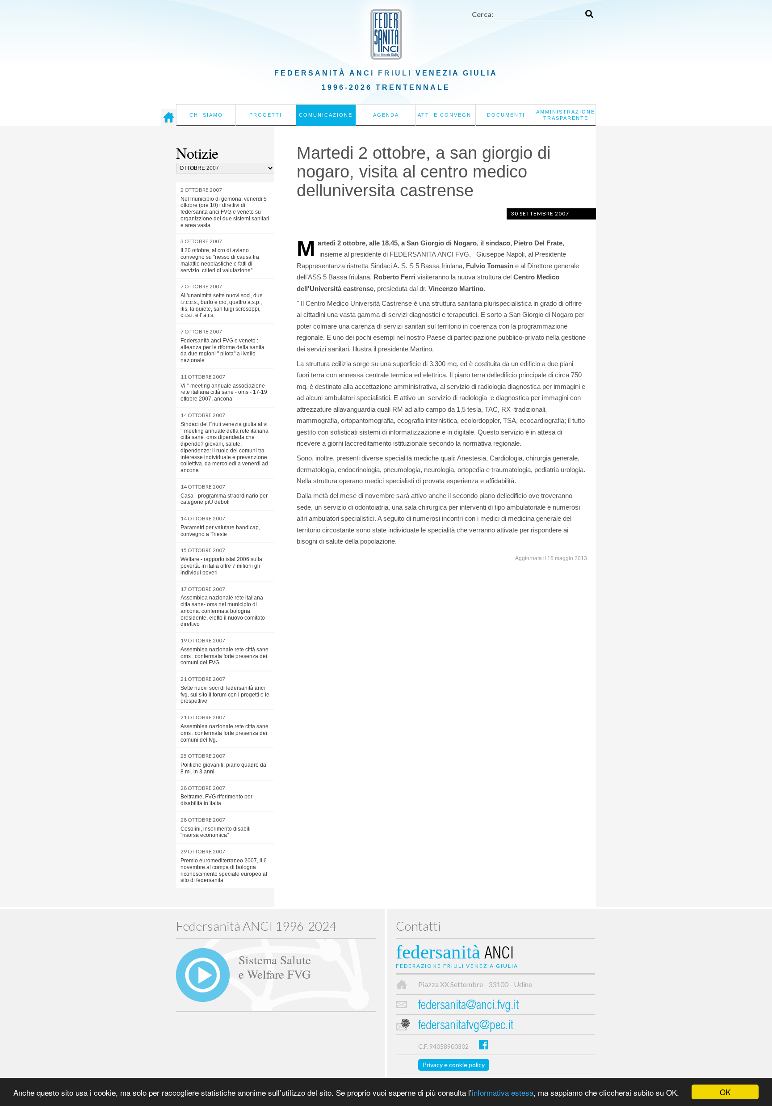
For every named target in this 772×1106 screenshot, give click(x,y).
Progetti (265, 115)
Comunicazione (325, 115)
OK (725, 1092)
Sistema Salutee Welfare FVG (275, 966)
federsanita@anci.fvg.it (468, 1006)
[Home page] (168, 117)
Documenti (506, 115)
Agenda (386, 115)
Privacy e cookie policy (454, 1064)
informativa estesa (502, 1092)
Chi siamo (206, 115)
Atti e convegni (446, 115)
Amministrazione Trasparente (565, 115)
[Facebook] (483, 1044)
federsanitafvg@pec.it (465, 1026)
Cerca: (482, 14)
